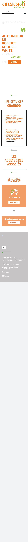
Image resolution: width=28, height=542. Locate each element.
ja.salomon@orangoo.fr (11, 141)
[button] (3, 217)
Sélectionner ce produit (14, 62)
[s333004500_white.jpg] (14, 78)
